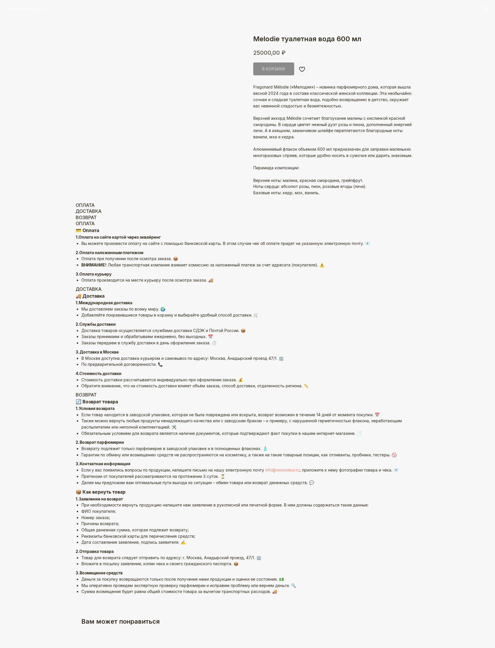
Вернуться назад (27, 8)
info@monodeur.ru (282, 470)
